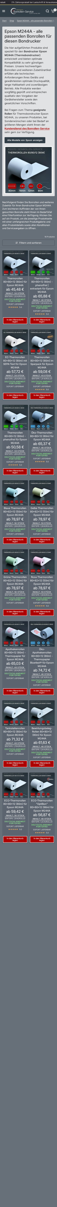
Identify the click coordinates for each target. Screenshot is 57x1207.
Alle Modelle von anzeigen (25, 140)
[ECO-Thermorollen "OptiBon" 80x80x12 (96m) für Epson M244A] (42, 785)
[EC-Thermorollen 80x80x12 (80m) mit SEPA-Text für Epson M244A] (15, 342)
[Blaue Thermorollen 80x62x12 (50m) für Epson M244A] (15, 493)
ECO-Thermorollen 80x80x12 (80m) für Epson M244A (15, 804)
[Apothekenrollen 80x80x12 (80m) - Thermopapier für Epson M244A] (15, 634)
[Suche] (47, 11)
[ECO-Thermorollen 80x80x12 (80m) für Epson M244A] (15, 785)
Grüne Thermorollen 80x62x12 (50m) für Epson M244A (15, 580)
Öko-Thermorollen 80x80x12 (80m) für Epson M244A (42, 436)
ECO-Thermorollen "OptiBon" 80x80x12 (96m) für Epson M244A (42, 805)
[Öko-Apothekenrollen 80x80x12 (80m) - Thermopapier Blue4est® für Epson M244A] (42, 634)
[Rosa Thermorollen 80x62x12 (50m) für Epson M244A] (42, 562)
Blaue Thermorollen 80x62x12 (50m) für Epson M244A (15, 511)
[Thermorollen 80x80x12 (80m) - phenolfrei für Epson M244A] (15, 417)
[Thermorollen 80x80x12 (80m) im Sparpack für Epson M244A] (42, 342)
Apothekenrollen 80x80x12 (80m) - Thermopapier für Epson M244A (15, 654)
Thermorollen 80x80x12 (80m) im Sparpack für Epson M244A (41, 362)
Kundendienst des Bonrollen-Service (27, 128)
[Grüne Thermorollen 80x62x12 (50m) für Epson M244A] (15, 562)
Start (4, 21)
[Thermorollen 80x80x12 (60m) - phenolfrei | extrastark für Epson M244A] (42, 263)
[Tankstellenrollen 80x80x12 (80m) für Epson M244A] (15, 713)
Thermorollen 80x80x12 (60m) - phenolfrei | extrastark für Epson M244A (42, 285)
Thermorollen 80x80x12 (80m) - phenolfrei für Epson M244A (15, 437)
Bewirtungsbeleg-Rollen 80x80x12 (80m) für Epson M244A (42, 733)
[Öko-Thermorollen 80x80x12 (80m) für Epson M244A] (42, 417)
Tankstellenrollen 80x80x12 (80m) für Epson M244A (15, 732)
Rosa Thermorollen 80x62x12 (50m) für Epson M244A (42, 580)
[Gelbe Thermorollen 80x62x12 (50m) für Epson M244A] (42, 493)
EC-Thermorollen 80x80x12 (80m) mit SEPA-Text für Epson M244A (15, 362)
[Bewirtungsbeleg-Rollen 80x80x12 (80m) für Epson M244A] (42, 713)
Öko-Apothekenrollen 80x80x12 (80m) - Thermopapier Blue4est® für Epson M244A (42, 658)
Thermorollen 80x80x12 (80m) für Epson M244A (15, 282)
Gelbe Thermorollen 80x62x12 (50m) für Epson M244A (42, 511)
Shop (12, 21)
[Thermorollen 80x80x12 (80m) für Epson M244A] (15, 263)
